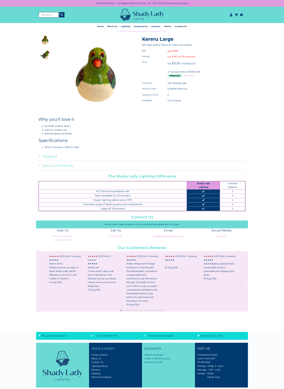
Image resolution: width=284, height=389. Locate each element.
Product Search (99, 355)
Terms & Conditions (101, 377)
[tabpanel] (65, 269)
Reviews (95, 369)
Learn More (189, 75)
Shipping (95, 373)
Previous (41, 281)
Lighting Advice (99, 366)
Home (100, 26)
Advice (167, 26)
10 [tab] (148, 310)
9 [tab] (145, 310)
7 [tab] (139, 310)
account (165, 358)
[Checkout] (242, 15)
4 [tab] (130, 310)
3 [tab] (127, 310)
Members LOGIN (153, 362)
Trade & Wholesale (153, 355)
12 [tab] (154, 310)
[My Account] (231, 15)
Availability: (147, 100)
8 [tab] (142, 310)
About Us (112, 26)
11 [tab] (151, 310)
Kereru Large (160, 31)
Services (155, 26)
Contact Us (181, 26)
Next (242, 281)
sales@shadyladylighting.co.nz (168, 236)
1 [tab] (121, 310)
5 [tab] (133, 310)
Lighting (125, 26)
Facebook (221, 236)
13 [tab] (157, 310)
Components (141, 26)
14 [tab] (160, 310)
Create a (149, 358)
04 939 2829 (115, 236)
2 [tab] (124, 310)
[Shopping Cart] (236, 15)
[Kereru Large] (95, 115)
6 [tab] (136, 310)
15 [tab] (163, 310)
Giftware (149, 31)
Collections (130, 31)
